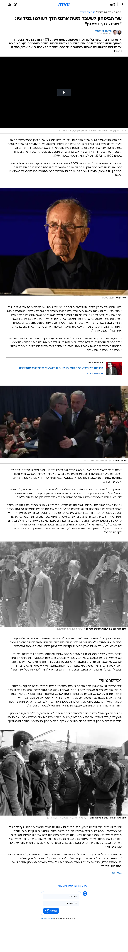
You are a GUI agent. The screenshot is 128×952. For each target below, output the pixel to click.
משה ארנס (117, 873)
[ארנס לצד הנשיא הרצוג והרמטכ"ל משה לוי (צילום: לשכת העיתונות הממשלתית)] (64, 587)
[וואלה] (64, 4)
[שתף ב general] (9, 4)
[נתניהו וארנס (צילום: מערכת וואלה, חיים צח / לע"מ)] (64, 425)
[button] (112, 4)
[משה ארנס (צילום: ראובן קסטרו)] (64, 244)
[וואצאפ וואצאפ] (15, 4)
